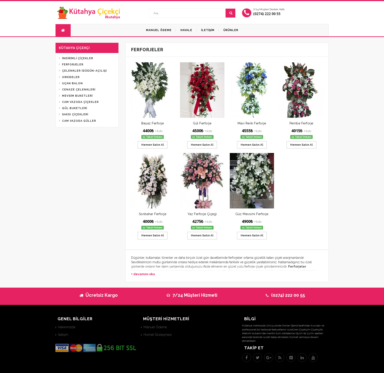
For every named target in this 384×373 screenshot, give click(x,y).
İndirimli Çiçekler (77, 58)
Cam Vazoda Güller (79, 120)
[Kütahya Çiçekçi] (88, 12)
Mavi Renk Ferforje (252, 123)
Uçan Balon (72, 83)
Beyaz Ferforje (152, 123)
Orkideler (71, 77)
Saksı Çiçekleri (75, 114)
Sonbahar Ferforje (152, 214)
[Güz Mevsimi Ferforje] (252, 180)
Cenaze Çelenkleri (78, 89)
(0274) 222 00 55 (266, 13)
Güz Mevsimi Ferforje (251, 214)
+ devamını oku (143, 274)
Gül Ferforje (202, 123)
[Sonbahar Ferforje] (152, 180)
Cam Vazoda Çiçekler (80, 102)
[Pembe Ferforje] (301, 90)
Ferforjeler (72, 64)
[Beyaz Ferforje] (152, 90)
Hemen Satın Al (152, 144)
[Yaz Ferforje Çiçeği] (202, 180)
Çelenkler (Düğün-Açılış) (84, 70)
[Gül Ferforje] (202, 90)
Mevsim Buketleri (77, 95)
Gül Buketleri (74, 108)
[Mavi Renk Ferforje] (252, 90)
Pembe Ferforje (301, 123)
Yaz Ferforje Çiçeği (202, 214)
